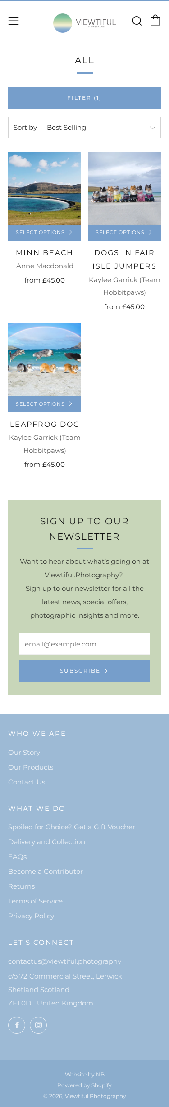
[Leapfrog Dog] (44, 359)
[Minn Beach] (44, 188)
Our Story (24, 752)
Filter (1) (84, 97)
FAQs (17, 856)
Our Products (30, 767)
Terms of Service (35, 901)
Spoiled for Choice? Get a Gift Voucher (71, 827)
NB (100, 1074)
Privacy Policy (31, 916)
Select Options (40, 232)
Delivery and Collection (46, 841)
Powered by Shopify (84, 1085)
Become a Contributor (45, 871)
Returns (21, 886)
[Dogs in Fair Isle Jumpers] (124, 188)
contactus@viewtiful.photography (64, 961)
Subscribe (80, 670)
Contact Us (26, 782)
